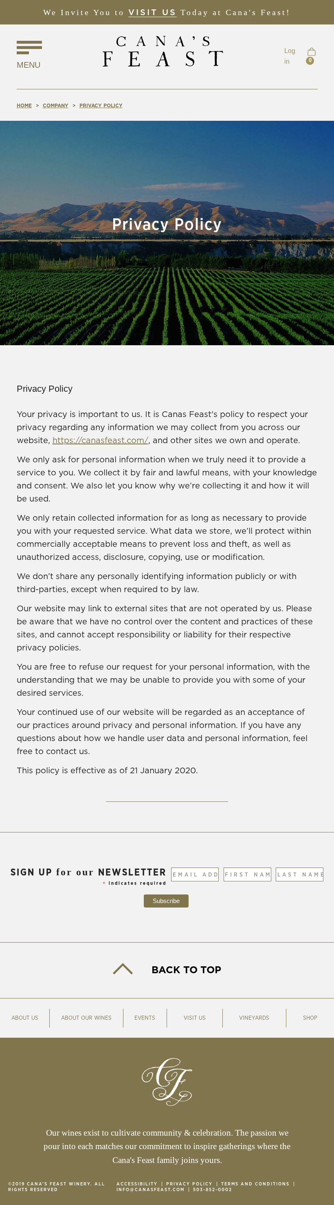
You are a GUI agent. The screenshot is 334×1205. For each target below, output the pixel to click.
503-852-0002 (212, 1189)
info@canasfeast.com (150, 1189)
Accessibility (137, 1184)
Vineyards (254, 1018)
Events (144, 1018)
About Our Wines (86, 1018)
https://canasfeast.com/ (100, 441)
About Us (24, 1018)
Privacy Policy (189, 1184)
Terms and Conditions (255, 1184)
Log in (289, 56)
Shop (310, 1018)
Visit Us (152, 13)
